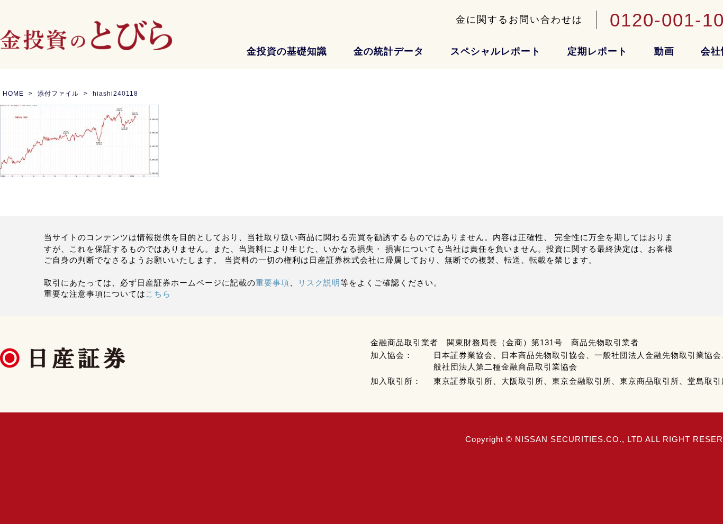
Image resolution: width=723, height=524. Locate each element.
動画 (664, 51)
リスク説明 (319, 282)
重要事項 (273, 282)
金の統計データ (389, 51)
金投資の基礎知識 (287, 51)
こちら (158, 293)
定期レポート (597, 51)
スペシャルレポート (495, 51)
